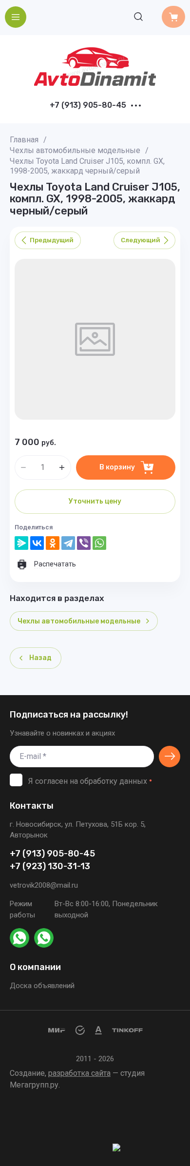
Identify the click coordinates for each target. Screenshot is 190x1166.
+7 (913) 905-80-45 (88, 105)
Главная (24, 139)
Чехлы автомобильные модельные (75, 150)
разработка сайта (79, 1073)
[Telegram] (68, 543)
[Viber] (84, 543)
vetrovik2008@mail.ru (44, 885)
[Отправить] (169, 756)
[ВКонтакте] (37, 543)
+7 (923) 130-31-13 (50, 866)
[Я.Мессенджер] (21, 543)
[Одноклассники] (52, 543)
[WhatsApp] (99, 543)
